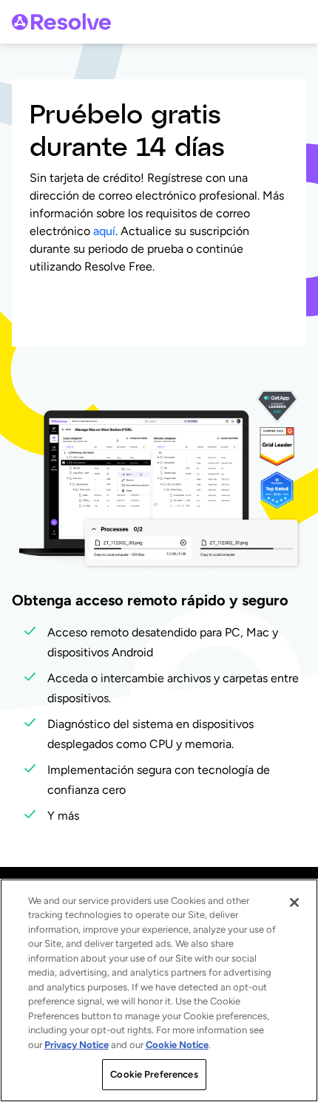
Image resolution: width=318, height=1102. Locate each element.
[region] (159, 990)
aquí (104, 231)
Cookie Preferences (153, 1074)
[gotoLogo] (61, 21)
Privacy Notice (76, 1044)
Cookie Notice (177, 1044)
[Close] (294, 902)
